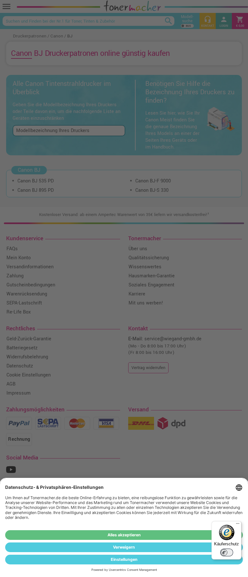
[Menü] (238, 525)
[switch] (226, 552)
